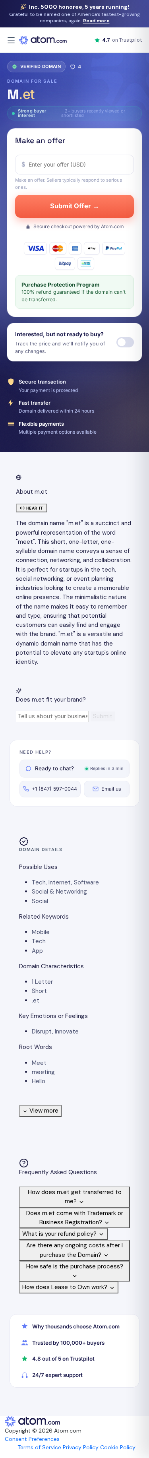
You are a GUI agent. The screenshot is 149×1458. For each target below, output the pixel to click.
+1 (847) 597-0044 (54, 789)
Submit (102, 716)
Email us (111, 789)
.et (35, 1000)
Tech (39, 941)
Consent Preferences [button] (32, 1438)
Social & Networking (59, 892)
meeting (43, 1072)
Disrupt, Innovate (55, 1031)
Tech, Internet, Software (65, 882)
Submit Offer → (74, 206)
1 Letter (42, 982)
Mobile (41, 932)
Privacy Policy (81, 1447)
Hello (38, 1081)
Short (39, 991)
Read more (96, 20)
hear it (34, 508)
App (37, 951)
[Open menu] (11, 40)
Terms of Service (39, 1447)
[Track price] (125, 342)
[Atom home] (43, 40)
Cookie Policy (117, 1447)
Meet (39, 1063)
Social (40, 901)
